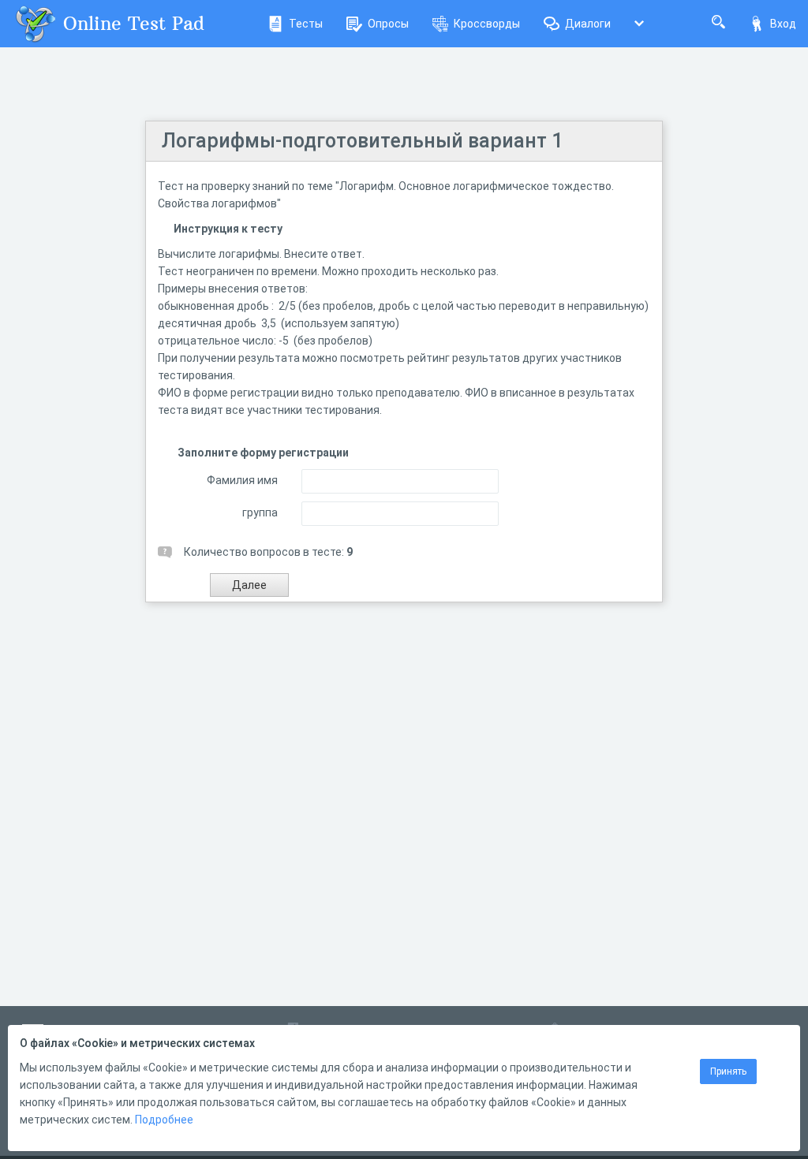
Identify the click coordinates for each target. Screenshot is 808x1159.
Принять (728, 1071)
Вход (783, 23)
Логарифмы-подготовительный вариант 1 (362, 140)
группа (260, 512)
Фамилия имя (242, 480)
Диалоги (588, 23)
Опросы (388, 23)
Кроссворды (487, 23)
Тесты (306, 23)
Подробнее (164, 1119)
